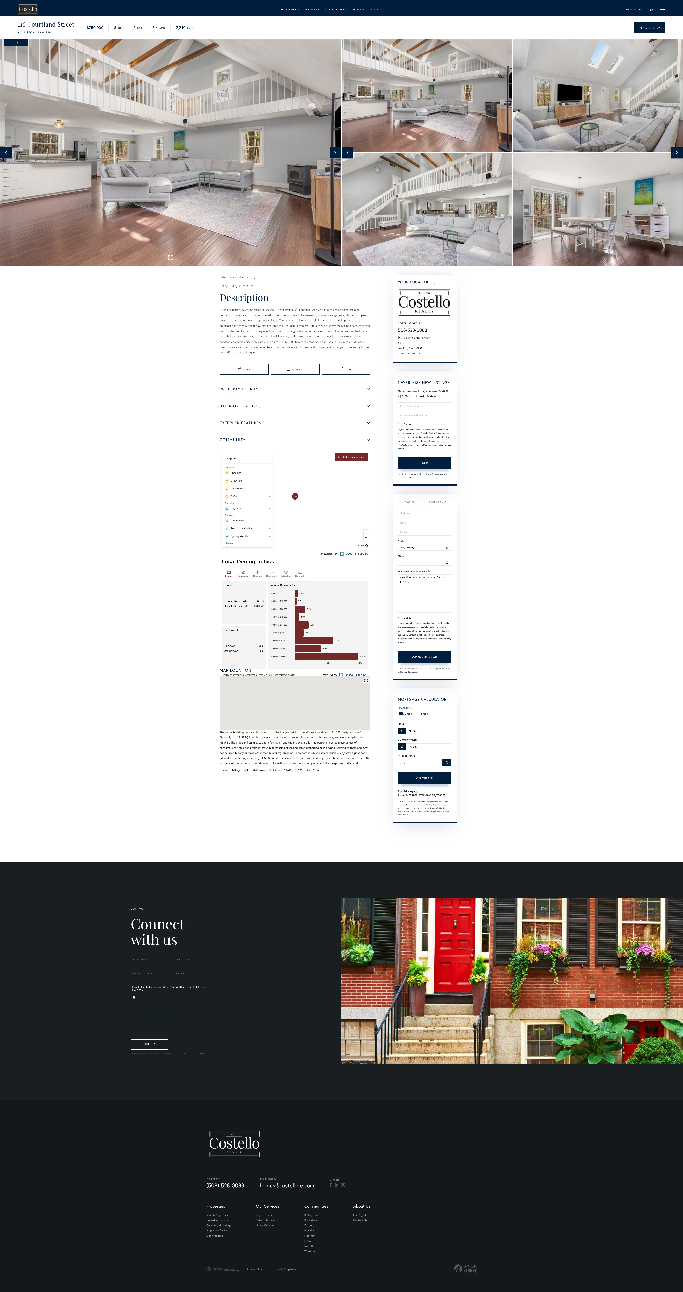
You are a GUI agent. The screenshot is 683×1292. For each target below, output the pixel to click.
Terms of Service (407, 672)
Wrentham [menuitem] (310, 1251)
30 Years (407, 713)
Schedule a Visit (437, 502)
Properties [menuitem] (288, 9)
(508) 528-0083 (225, 1185)
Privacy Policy (444, 669)
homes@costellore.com (287, 1185)
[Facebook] (330, 1185)
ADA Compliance (287, 1269)
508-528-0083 (412, 330)
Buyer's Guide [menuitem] (264, 1215)
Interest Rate (406, 755)
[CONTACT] (649, 27)
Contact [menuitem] (375, 9)
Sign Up (628, 9)
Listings (235, 770)
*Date (401, 541)
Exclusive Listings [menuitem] (217, 1220)
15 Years (424, 713)
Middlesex (258, 770)
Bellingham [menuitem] (311, 1215)
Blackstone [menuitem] (311, 1220)
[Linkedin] (336, 1185)
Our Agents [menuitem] (360, 1215)
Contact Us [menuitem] (360, 1220)
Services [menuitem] (311, 9)
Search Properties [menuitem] (217, 1215)
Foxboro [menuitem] (309, 1225)
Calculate (424, 778)
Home (223, 770)
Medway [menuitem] (309, 1236)
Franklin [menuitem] (309, 1230)
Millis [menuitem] (307, 1241)
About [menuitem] (356, 9)
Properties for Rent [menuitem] (217, 1230)
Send (149, 1044)
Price (401, 724)
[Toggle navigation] (662, 9)
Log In (640, 9)
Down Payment (407, 739)
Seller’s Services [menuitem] (266, 1220)
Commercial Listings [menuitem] (218, 1225)
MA (246, 770)
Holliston (274, 770)
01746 (288, 770)
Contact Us (403, 354)
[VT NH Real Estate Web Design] (465, 1269)
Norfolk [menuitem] (308, 1246)
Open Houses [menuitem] (214, 1236)
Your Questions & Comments (414, 571)
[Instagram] (343, 1185)
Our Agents (416, 354)
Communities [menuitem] (334, 9)
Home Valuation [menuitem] (265, 1225)
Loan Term (405, 708)
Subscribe (424, 463)
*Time (401, 556)
